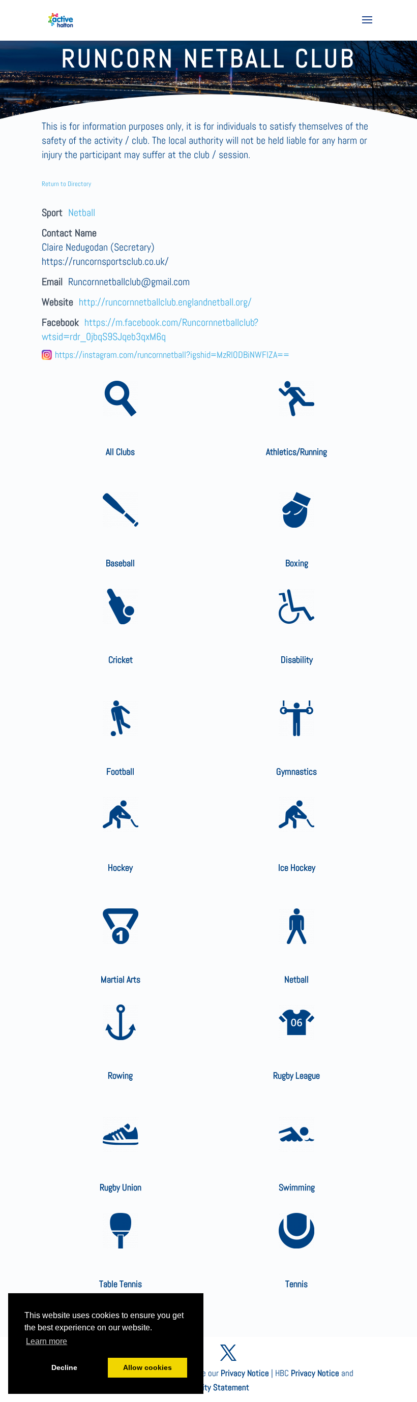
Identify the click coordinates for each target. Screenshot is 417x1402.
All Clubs (120, 452)
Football (120, 771)
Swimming (297, 1187)
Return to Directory (66, 183)
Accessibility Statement (208, 1387)
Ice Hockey (296, 867)
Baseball (120, 563)
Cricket (120, 659)
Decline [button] (64, 1367)
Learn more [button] (46, 1341)
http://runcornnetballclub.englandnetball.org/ (165, 302)
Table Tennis (120, 1284)
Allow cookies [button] (147, 1367)
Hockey (120, 867)
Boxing (296, 563)
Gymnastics (296, 771)
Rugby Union (120, 1187)
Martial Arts (120, 979)
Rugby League (296, 1075)
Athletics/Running (296, 452)
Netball (81, 212)
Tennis (296, 1284)
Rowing (120, 1075)
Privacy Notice (245, 1373)
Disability (297, 659)
